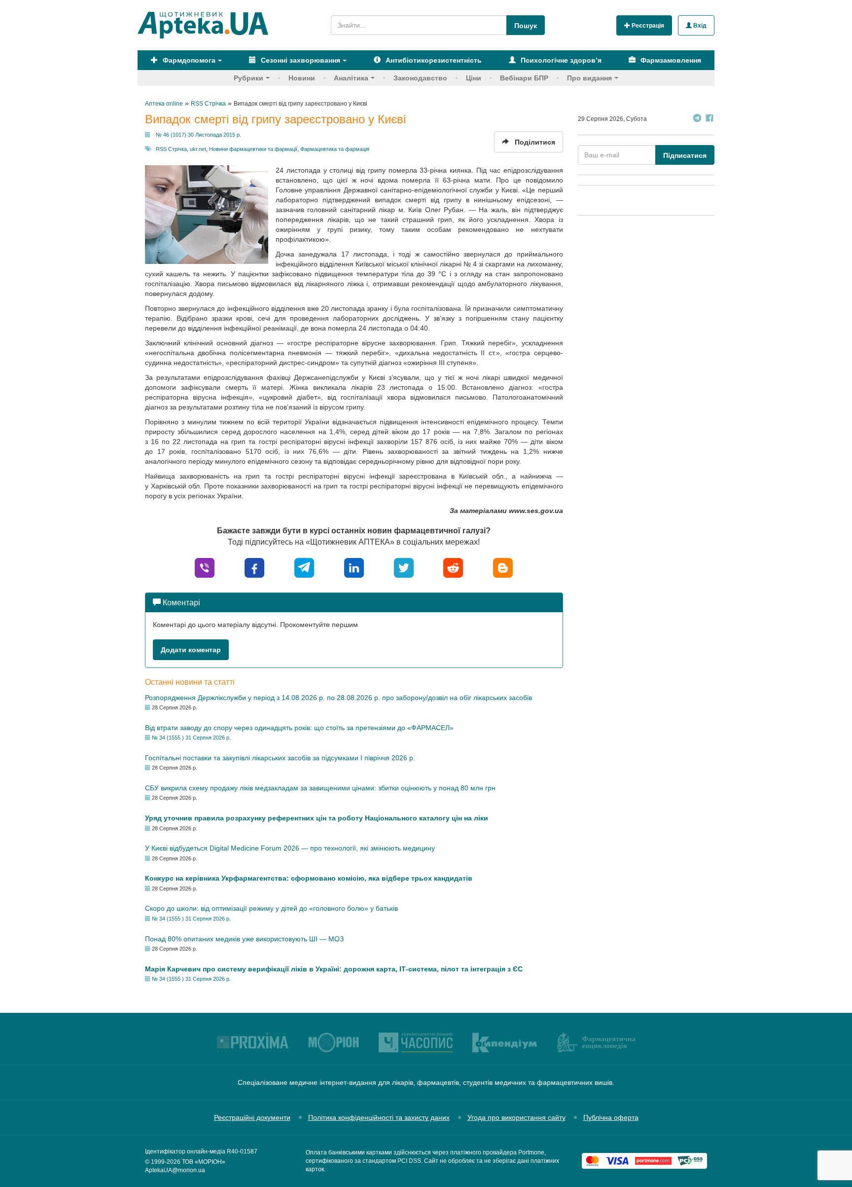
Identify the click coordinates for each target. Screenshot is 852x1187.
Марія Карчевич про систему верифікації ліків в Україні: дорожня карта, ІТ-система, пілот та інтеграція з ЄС (334, 969)
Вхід (699, 25)
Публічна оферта (611, 1117)
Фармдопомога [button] (188, 60)
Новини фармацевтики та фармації (253, 149)
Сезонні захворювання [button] (299, 60)
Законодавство (420, 78)
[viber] (204, 567)
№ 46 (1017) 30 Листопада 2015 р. (198, 135)
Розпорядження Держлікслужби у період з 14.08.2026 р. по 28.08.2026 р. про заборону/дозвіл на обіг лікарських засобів (338, 698)
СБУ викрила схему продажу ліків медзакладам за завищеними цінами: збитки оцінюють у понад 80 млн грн (320, 788)
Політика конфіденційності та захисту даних (379, 1117)
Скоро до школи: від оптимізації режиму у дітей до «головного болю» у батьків (271, 908)
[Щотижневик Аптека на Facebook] (709, 119)
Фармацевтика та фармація (334, 149)
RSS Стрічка (171, 149)
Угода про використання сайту (516, 1117)
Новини (301, 78)
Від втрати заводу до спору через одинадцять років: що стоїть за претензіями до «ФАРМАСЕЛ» (299, 728)
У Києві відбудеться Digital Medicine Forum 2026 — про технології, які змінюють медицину (290, 848)
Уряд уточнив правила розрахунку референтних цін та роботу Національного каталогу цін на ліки (316, 818)
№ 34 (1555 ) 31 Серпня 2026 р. (191, 738)
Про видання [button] (589, 78)
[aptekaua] (503, 567)
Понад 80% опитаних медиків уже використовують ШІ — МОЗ (244, 939)
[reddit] (453, 567)
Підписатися (685, 155)
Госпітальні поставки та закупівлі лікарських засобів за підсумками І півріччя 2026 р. (280, 758)
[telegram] (304, 567)
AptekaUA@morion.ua (175, 1170)
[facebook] (254, 567)
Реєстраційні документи (252, 1117)
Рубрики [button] (248, 78)
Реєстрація (647, 25)
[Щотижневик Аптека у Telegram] (697, 119)
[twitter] (404, 567)
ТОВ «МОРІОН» (203, 1161)
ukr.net (198, 149)
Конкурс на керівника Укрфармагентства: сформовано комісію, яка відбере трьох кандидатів (308, 878)
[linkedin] (354, 567)
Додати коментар (191, 650)
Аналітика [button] (351, 78)
